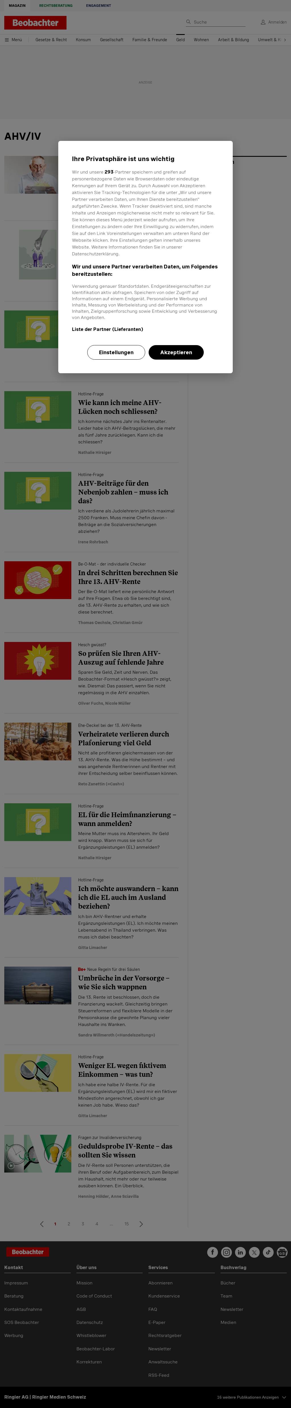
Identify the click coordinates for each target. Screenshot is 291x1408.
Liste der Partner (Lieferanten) (107, 329)
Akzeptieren (176, 352)
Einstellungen (116, 352)
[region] (145, 257)
